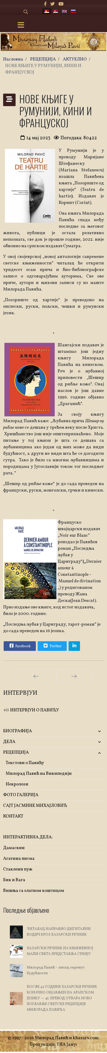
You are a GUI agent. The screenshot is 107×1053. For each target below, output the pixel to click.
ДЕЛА (9, 742)
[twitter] (52, 4)
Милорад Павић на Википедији (39, 774)
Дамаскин (14, 848)
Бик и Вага (14, 880)
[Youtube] (60, 4)
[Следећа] (74, 676)
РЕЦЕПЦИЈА (16, 752)
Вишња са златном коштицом (33, 891)
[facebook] (45, 4)
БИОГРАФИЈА (17, 731)
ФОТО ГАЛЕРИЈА (20, 795)
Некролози (17, 784)
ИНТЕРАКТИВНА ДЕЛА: (28, 837)
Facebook (23, 646)
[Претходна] (36, 676)
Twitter (55, 646)
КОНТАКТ (13, 816)
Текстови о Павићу (25, 763)
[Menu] (20, 25)
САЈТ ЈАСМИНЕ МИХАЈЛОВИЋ (35, 806)
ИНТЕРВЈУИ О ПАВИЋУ (34, 710)
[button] (87, 731)
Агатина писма (19, 859)
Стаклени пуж (17, 869)
